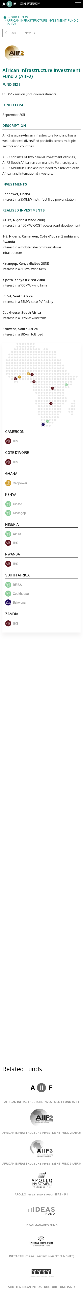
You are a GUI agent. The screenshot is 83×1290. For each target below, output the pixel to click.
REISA (17, 585)
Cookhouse (21, 594)
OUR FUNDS (19, 17)
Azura (17, 534)
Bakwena (19, 602)
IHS (15, 441)
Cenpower (20, 483)
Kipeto (17, 504)
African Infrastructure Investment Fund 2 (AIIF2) (43, 22)
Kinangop (19, 513)
